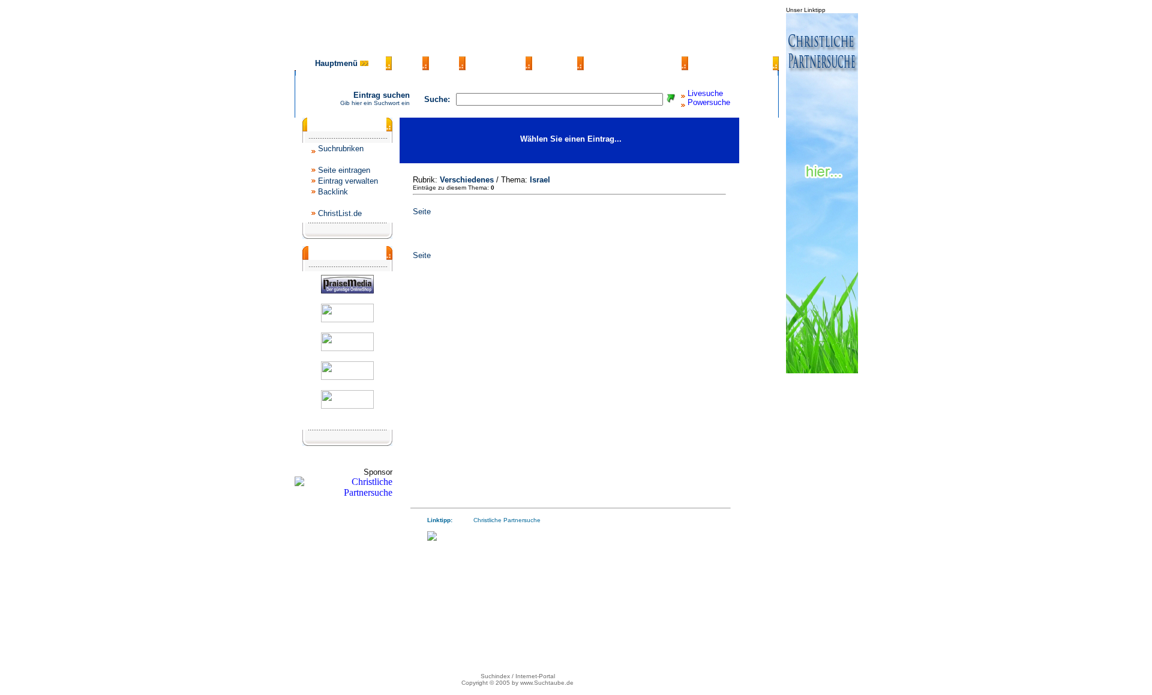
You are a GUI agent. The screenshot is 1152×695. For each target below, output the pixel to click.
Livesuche (705, 93)
